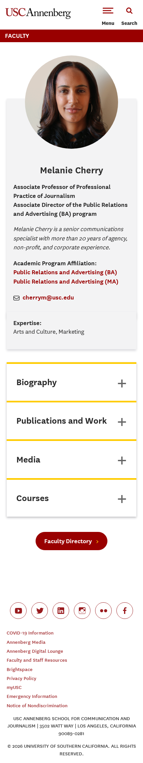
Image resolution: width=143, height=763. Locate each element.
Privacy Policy (21, 678)
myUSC (14, 687)
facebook (124, 610)
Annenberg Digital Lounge (35, 651)
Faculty (17, 35)
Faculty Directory (68, 541)
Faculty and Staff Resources (37, 660)
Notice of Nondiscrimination (37, 706)
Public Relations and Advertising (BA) (65, 272)
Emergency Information (32, 696)
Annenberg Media (26, 642)
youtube (18, 610)
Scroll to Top (123, 743)
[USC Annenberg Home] (38, 17)
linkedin (61, 610)
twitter (39, 610)
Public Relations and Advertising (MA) (65, 281)
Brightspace (20, 669)
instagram (82, 610)
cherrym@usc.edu (48, 297)
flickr (103, 610)
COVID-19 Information (30, 633)
